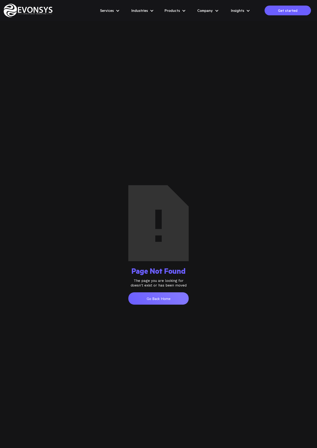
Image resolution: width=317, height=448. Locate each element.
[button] (109, 10)
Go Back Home (159, 298)
